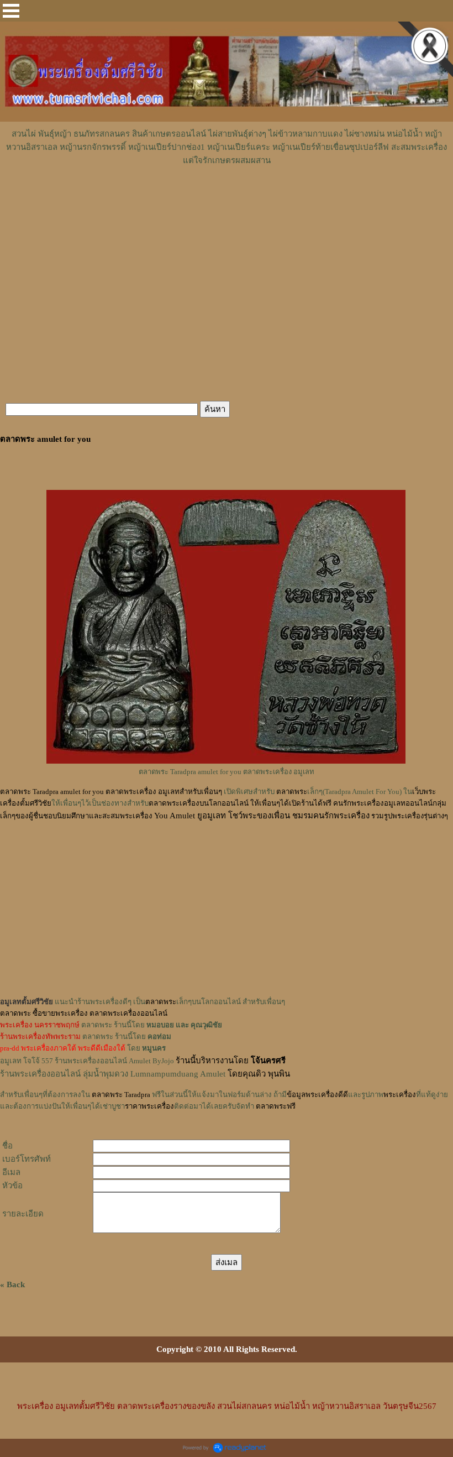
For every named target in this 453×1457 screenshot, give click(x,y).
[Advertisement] (226, 200)
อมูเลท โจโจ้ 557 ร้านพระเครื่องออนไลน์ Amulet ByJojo (87, 1061)
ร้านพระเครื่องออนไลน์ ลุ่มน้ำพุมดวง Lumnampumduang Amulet (112, 1073)
